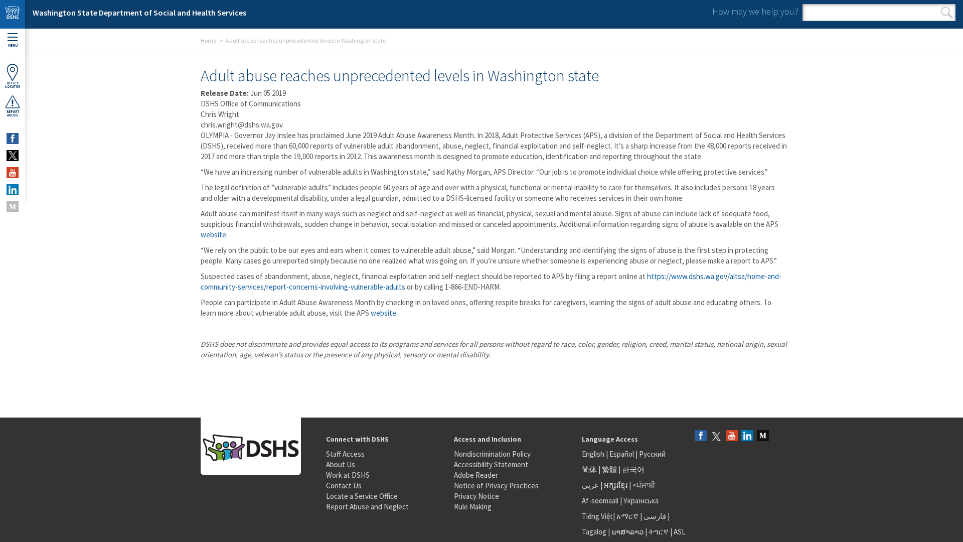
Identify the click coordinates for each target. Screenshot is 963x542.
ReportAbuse (13, 113)
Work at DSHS (348, 475)
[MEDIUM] (12, 206)
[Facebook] (701, 436)
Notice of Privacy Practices (496, 485)
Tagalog (594, 531)
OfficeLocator (12, 85)
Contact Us (344, 485)
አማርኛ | (629, 516)
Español (621, 454)
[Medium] (763, 436)
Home (208, 40)
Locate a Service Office (362, 496)
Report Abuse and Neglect (367, 506)
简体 (589, 469)
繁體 (610, 469)
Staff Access (345, 454)
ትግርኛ (659, 531)
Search (946, 12)
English (594, 454)
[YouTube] (732, 436)
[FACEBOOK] (12, 138)
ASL (680, 531)
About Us (340, 464)
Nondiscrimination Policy (492, 454)
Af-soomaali (600, 500)
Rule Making (473, 506)
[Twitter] (716, 436)
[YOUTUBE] (12, 172)
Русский (652, 454)
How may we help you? (755, 11)
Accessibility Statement (491, 464)
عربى (590, 485)
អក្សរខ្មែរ (615, 485)
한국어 (633, 469)
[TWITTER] (12, 155)
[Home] (12, 14)
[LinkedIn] (747, 436)
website (213, 234)
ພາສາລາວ (627, 531)
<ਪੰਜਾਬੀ (644, 485)
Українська (641, 500)
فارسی (654, 516)
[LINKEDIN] (12, 189)
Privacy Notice (476, 496)
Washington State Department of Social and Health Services (139, 13)
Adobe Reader (476, 475)
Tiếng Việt (597, 516)
